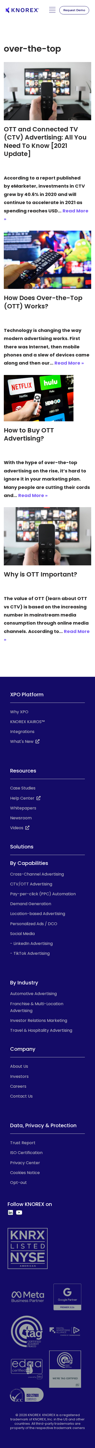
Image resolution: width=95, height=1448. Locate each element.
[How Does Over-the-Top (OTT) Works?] (47, 260)
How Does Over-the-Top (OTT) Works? (43, 302)
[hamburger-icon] (52, 11)
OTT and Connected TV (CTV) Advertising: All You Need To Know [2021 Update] (45, 141)
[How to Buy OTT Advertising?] (47, 398)
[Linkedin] (10, 1212)
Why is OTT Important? (40, 574)
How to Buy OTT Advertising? (29, 434)
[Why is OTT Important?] (47, 536)
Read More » (69, 363)
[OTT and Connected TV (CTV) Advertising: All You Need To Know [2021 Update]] (47, 91)
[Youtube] (19, 1212)
